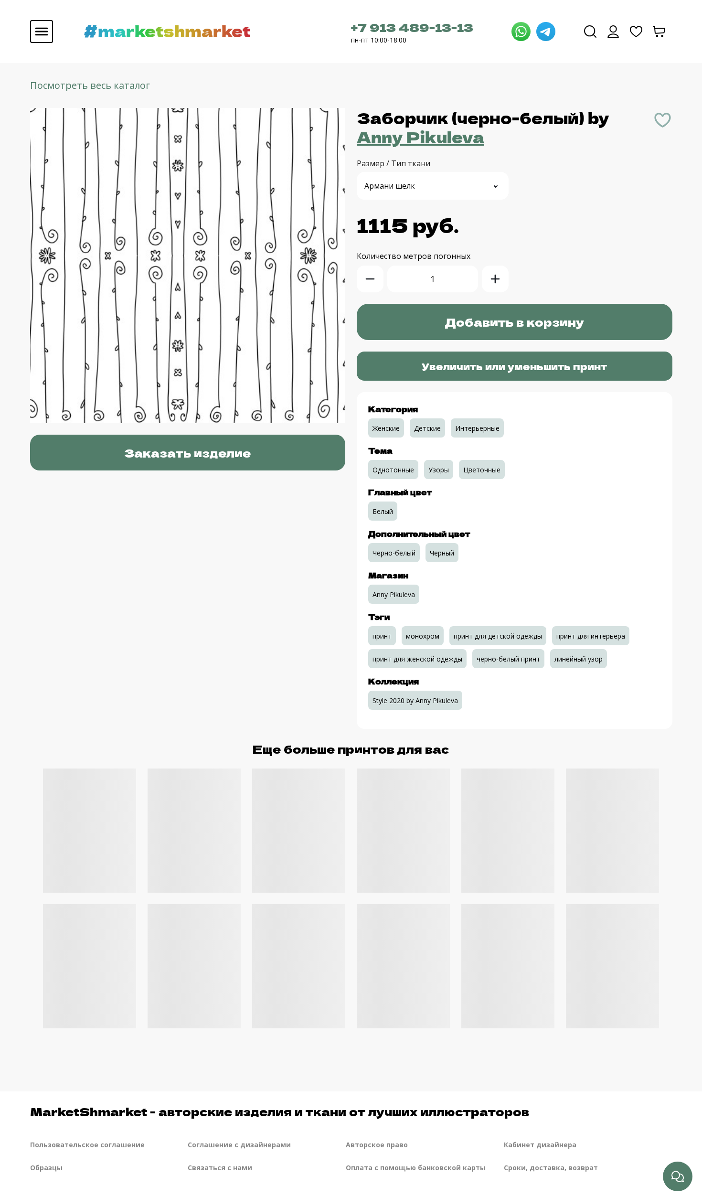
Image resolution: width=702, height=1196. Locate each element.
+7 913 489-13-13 (412, 27)
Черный (442, 552)
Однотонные (393, 469)
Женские (386, 428)
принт (382, 636)
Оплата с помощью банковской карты (416, 1167)
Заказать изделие (187, 452)
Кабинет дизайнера (540, 1144)
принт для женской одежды (417, 658)
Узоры (438, 469)
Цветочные (481, 469)
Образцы (46, 1167)
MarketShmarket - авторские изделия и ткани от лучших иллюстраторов (279, 1111)
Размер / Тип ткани (393, 163)
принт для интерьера (590, 636)
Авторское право (377, 1144)
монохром (422, 636)
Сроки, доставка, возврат (551, 1167)
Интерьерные (477, 428)
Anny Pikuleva (420, 137)
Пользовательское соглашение (87, 1144)
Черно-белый (393, 552)
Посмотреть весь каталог (90, 85)
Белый (382, 511)
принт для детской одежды (498, 636)
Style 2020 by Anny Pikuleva (415, 700)
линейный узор (578, 658)
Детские (427, 428)
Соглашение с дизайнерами (239, 1144)
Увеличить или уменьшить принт (514, 366)
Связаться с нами (220, 1167)
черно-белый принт (508, 658)
